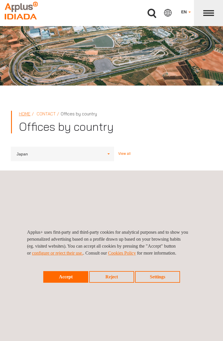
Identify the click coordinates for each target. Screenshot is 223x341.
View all (124, 153)
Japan (22, 154)
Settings (157, 276)
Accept (66, 276)
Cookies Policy (122, 253)
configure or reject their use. (57, 253)
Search (152, 13)
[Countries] (168, 12)
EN (184, 12)
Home (24, 114)
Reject (111, 276)
